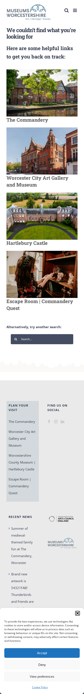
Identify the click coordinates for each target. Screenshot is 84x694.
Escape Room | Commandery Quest (20, 486)
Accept (42, 653)
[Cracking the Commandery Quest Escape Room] (42, 252)
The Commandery (22, 421)
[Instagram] (56, 421)
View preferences (42, 676)
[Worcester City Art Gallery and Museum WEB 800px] (42, 129)
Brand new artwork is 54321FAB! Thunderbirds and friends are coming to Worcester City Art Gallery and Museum (22, 601)
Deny (42, 665)
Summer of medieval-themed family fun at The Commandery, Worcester (22, 545)
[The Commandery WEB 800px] (42, 71)
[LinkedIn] (62, 421)
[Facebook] (49, 421)
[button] (77, 613)
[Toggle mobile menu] (75, 10)
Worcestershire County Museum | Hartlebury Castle (22, 462)
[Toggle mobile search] (66, 10)
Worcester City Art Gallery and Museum (22, 438)
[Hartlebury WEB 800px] (42, 194)
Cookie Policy (40, 687)
